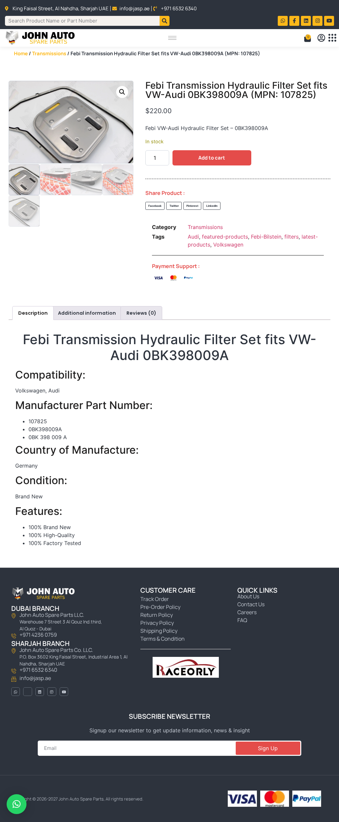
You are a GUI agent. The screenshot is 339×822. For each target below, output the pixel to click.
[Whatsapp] (283, 21)
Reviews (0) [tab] (141, 313)
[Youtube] (329, 21)
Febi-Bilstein (266, 236)
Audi (193, 236)
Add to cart (211, 157)
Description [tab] (33, 313)
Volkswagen (228, 244)
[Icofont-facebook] (27, 691)
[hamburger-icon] (172, 38)
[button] (122, 92)
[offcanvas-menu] (332, 38)
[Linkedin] (306, 21)
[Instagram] (317, 21)
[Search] (165, 21)
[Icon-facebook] (294, 21)
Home (21, 53)
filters (291, 236)
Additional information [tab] (87, 313)
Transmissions (49, 53)
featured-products (225, 236)
